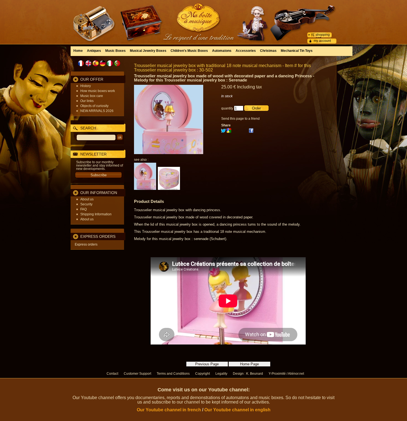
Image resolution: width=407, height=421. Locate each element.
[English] (88, 63)
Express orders (86, 244)
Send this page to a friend (240, 119)
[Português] (117, 63)
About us (87, 199)
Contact (112, 374)
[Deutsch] (102, 63)
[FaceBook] (251, 132)
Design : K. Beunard (248, 374)
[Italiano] (110, 63)
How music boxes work (97, 91)
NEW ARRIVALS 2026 (97, 111)
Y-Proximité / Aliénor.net (286, 374)
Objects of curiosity (94, 106)
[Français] (81, 63)
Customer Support (137, 374)
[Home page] (203, 18)
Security (86, 204)
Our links (87, 101)
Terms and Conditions (173, 374)
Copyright (202, 374)
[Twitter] (223, 132)
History (85, 86)
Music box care (91, 96)
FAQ (83, 209)
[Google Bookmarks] (229, 132)
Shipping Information (96, 214)
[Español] (95, 63)
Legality (221, 374)
